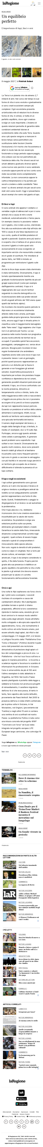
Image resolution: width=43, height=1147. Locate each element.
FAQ (37, 1112)
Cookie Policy (20, 1116)
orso (7, 751)
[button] (6, 1122)
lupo (3, 751)
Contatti (32, 1112)
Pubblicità (15, 1114)
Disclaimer (16, 1112)
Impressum (24, 1112)
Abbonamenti (7, 1112)
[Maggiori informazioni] (32, 88)
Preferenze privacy (34, 1116)
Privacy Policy (8, 1116)
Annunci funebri (25, 1114)
